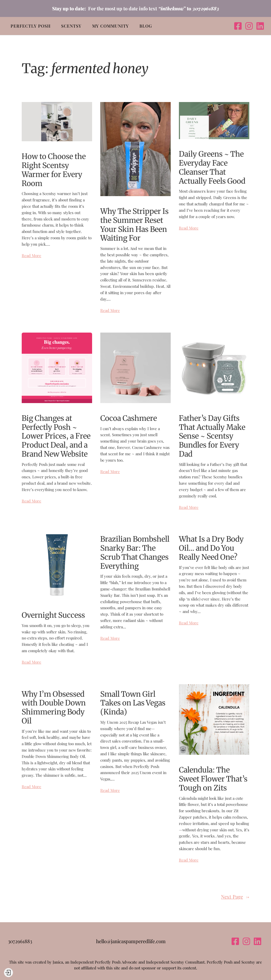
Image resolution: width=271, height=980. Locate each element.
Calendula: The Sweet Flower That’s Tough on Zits (213, 779)
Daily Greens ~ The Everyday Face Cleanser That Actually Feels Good (212, 168)
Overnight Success (53, 615)
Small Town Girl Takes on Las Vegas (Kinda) (132, 703)
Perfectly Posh (31, 26)
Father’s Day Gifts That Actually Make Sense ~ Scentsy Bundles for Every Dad (212, 436)
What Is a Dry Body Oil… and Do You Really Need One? (211, 548)
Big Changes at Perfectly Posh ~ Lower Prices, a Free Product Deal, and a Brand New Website (56, 436)
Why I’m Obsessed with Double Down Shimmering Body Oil (54, 708)
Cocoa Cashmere (128, 418)
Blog (145, 26)
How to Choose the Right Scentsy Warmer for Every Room (54, 170)
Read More (31, 255)
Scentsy (71, 26)
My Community (110, 26)
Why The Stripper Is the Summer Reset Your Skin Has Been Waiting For (134, 225)
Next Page (235, 896)
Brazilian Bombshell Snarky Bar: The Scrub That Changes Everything (134, 553)
